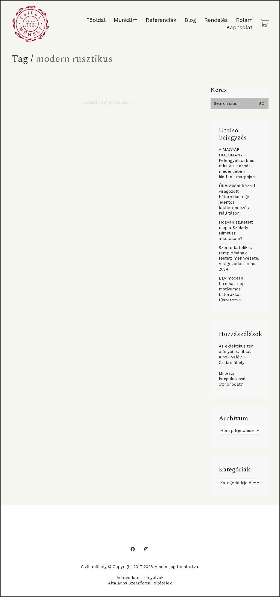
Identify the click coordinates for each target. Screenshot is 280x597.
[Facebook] (132, 549)
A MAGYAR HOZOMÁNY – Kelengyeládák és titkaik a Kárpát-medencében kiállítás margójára (238, 163)
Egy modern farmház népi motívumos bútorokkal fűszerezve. (232, 289)
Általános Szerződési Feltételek (140, 583)
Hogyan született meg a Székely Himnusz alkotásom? (236, 230)
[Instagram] (146, 549)
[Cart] (265, 24)
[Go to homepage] (30, 24)
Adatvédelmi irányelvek (140, 577)
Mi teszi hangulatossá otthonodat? (232, 379)
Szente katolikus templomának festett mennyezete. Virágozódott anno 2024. (239, 258)
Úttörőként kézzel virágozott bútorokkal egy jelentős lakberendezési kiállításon (237, 199)
